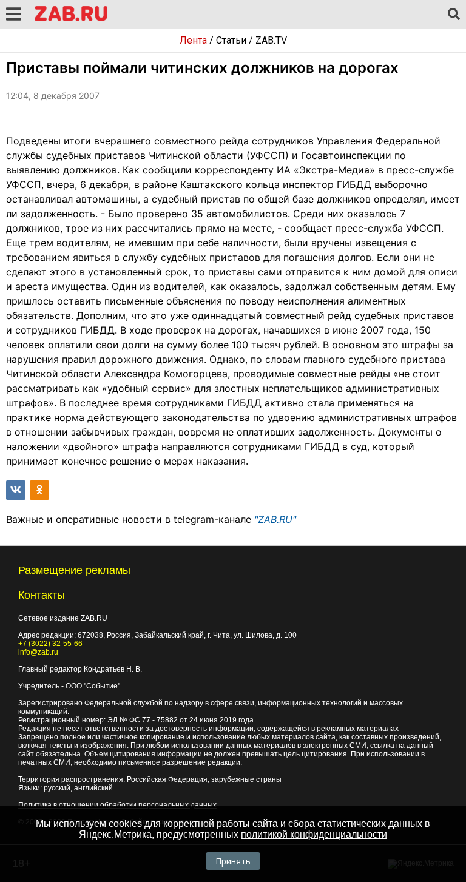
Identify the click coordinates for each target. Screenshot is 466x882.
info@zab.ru (38, 652)
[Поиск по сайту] (454, 14)
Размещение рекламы (74, 570)
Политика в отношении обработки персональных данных (117, 805)
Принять (233, 861)
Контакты (41, 595)
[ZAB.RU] (71, 19)
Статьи (231, 40)
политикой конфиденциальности (314, 834)
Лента (193, 40)
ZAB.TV (271, 40)
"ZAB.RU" (275, 519)
